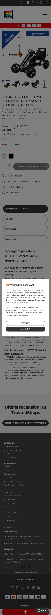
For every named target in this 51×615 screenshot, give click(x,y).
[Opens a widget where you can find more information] (42, 611)
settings (25, 323)
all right (26, 329)
